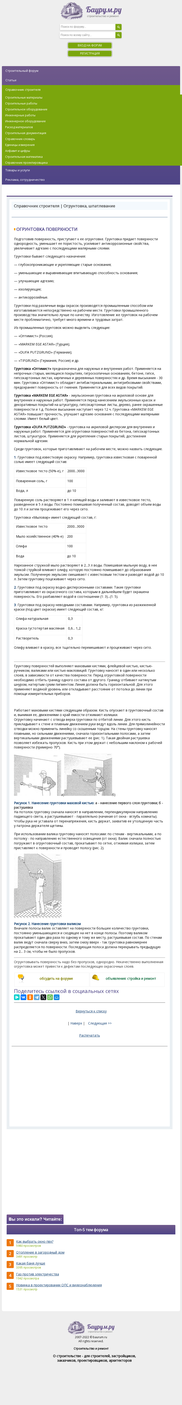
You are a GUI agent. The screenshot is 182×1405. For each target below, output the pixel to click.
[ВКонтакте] (23, 997)
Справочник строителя (23, 89)
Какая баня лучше (30, 1263)
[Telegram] (37, 997)
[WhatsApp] (50, 997)
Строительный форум (21, 70)
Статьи (10, 80)
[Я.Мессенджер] (17, 997)
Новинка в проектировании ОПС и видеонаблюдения (59, 1285)
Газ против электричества (37, 1274)
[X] (43, 997)
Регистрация (90, 53)
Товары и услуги (17, 170)
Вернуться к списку (91, 1011)
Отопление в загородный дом (40, 1252)
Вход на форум (90, 45)
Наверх (76, 1023)
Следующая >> (100, 1023)
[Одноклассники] (30, 997)
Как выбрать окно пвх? (34, 1241)
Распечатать (89, 1035)
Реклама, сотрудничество (25, 179)
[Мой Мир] (56, 997)
